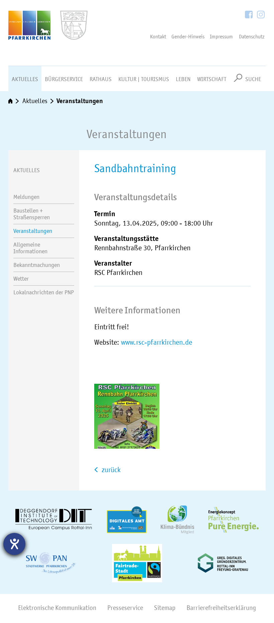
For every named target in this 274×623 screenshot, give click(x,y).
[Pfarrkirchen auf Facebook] (249, 15)
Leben (183, 79)
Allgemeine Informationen (30, 248)
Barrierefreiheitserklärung (221, 608)
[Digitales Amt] (127, 519)
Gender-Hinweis (187, 36)
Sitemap (164, 608)
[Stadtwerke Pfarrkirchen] (51, 563)
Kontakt (158, 36)
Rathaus (101, 79)
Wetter (21, 278)
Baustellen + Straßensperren (31, 214)
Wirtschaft (211, 79)
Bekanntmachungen (36, 265)
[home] (13, 101)
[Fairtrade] (137, 563)
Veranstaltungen (79, 101)
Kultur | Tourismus (143, 79)
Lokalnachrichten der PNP (43, 292)
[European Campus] (53, 519)
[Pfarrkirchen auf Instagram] (261, 15)
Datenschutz (252, 36)
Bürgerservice (64, 79)
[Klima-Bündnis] (177, 520)
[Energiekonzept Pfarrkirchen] (233, 520)
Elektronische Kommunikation (57, 608)
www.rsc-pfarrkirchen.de (156, 342)
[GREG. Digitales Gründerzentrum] (223, 563)
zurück (110, 469)
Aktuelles (25, 79)
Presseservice (125, 608)
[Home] (43, 33)
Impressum (221, 36)
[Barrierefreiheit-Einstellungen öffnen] (14, 544)
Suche (253, 79)
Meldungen (26, 197)
